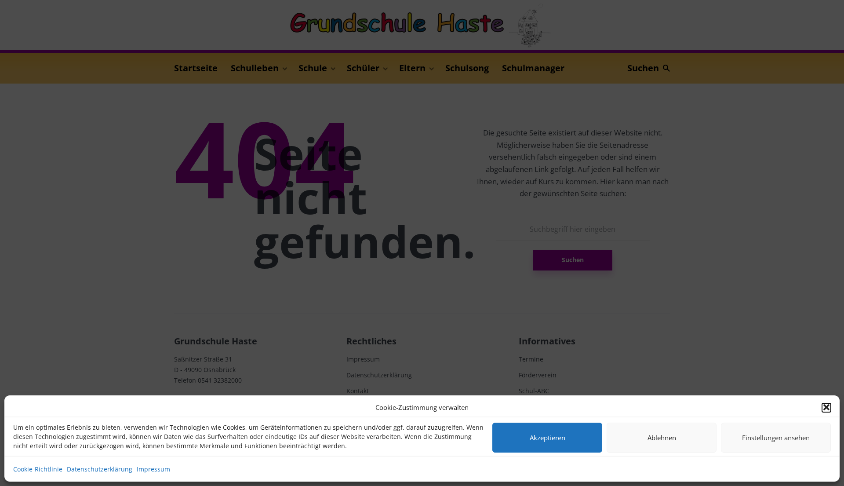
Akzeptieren (547, 437)
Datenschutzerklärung (99, 469)
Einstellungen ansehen (776, 437)
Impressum (153, 469)
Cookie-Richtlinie (37, 469)
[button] (826, 407)
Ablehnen (662, 437)
